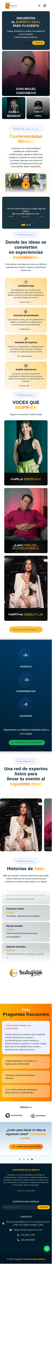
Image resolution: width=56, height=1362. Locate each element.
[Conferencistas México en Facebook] (20, 1159)
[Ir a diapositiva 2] (27, 225)
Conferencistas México (34, 1259)
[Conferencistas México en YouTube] (32, 1159)
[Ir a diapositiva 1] (23, 225)
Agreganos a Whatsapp (28, 742)
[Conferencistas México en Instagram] (28, 1159)
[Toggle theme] (39, 5)
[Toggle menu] (45, 6)
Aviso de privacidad (26, 1191)
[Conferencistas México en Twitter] (24, 1159)
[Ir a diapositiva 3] (29, 225)
